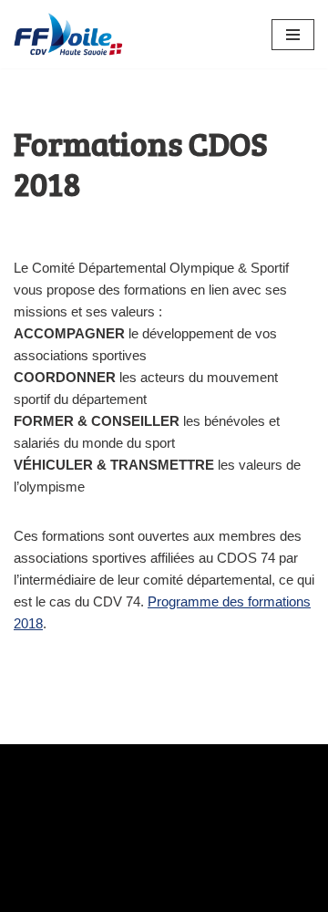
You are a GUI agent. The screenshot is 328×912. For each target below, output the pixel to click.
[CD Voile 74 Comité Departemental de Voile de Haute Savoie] (68, 34)
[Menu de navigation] (293, 34)
